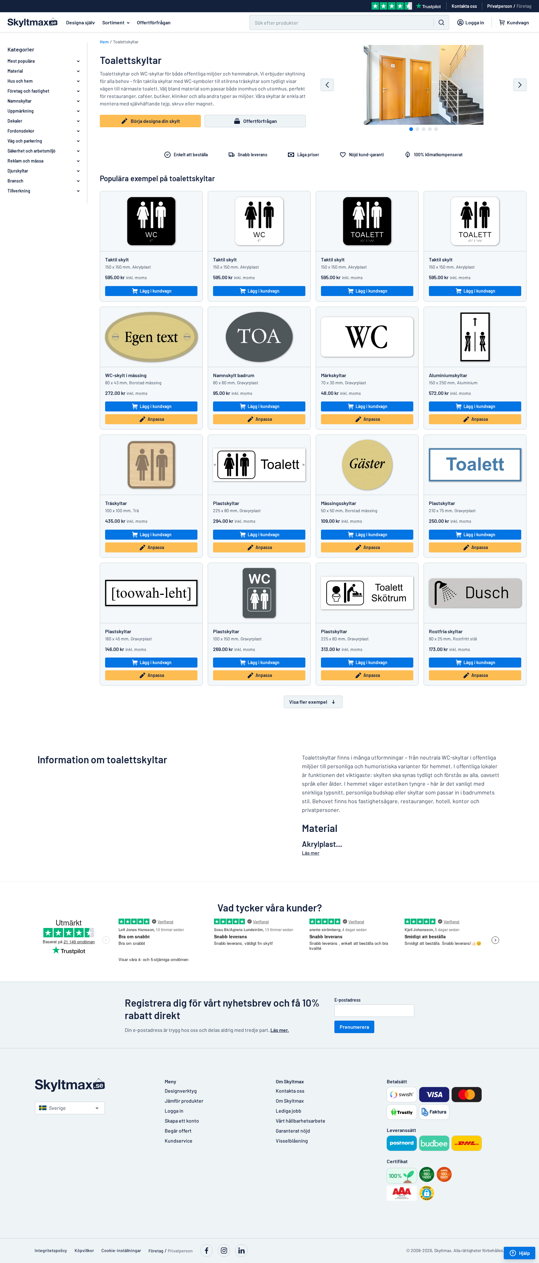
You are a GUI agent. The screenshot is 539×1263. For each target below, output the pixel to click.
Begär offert (178, 1131)
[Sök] (441, 22)
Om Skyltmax (290, 1101)
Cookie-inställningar (121, 1250)
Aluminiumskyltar (448, 375)
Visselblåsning (292, 1141)
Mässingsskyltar (338, 503)
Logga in (174, 1111)
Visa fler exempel (308, 702)
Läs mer (310, 853)
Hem (104, 41)
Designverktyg (181, 1091)
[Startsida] (93, 1085)
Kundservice (178, 1141)
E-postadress (347, 1000)
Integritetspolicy (51, 1250)
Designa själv (80, 22)
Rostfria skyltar (446, 631)
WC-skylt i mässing (126, 375)
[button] (426, 1193)
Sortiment (113, 22)
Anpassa (156, 419)
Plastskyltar (226, 503)
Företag (524, 6)
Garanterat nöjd (293, 1131)
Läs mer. (279, 1030)
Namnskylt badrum (233, 375)
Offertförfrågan (154, 22)
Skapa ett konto (182, 1121)
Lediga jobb (288, 1111)
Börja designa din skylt (155, 121)
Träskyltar (116, 503)
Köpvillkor (84, 1250)
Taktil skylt (117, 259)
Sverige (57, 1108)
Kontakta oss (290, 1091)
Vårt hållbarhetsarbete (300, 1121)
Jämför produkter (184, 1101)
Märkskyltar (333, 375)
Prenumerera (354, 1027)
